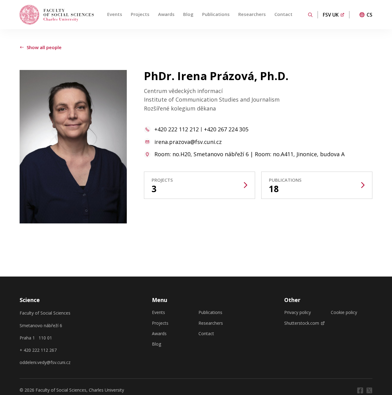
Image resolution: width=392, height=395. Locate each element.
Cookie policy (344, 312)
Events (114, 14)
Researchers (252, 14)
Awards (166, 14)
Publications (216, 14)
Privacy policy (297, 312)
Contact (283, 14)
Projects (140, 14)
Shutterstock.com (301, 323)
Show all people (44, 47)
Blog (188, 14)
